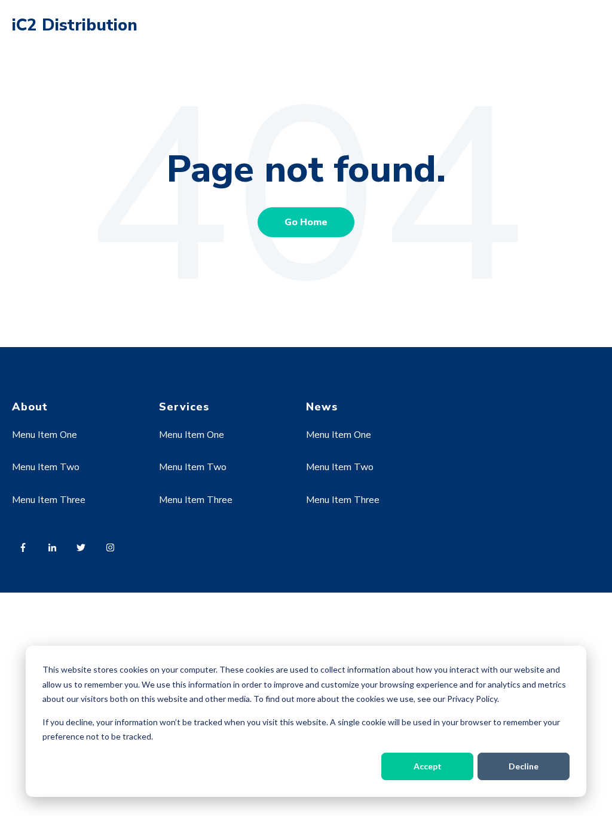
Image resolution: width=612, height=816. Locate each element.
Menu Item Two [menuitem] (45, 467)
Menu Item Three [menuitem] (48, 500)
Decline (523, 766)
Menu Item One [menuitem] (44, 434)
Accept (428, 766)
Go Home (306, 222)
